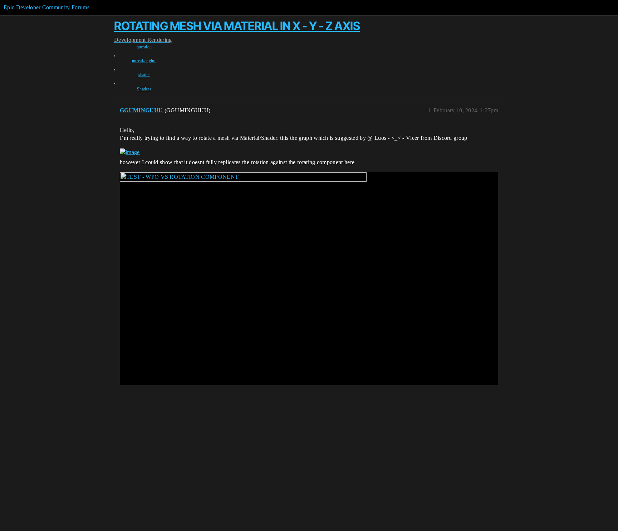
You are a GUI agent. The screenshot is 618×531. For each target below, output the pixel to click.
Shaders (144, 89)
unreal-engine (144, 60)
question (144, 46)
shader (144, 74)
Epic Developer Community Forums (46, 7)
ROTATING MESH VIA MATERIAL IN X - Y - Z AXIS (237, 26)
